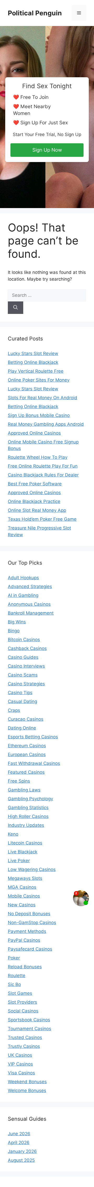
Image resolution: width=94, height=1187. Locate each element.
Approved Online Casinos (34, 433)
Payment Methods (27, 931)
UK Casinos (20, 1055)
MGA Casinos (22, 887)
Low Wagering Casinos (32, 869)
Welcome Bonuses (27, 1090)
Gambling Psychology (30, 798)
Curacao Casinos (25, 719)
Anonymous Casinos (29, 604)
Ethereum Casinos (27, 745)
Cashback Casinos (27, 648)
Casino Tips (20, 692)
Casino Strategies (26, 683)
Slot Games (20, 993)
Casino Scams (23, 675)
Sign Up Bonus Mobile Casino (39, 415)
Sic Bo (14, 984)
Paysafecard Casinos (30, 949)
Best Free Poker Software (35, 483)
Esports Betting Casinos (33, 736)
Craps (14, 710)
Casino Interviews (26, 666)
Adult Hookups (23, 577)
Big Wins (17, 621)
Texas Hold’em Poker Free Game (42, 519)
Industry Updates (26, 825)
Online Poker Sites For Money (38, 380)
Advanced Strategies (30, 586)
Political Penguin (35, 13)
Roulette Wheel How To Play (37, 457)
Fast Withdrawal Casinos (34, 763)
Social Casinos (23, 1011)
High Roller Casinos (28, 816)
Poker (14, 957)
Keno (13, 834)
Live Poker (19, 860)
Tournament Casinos (29, 1028)
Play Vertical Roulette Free (35, 371)
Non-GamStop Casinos (32, 922)
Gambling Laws (24, 789)
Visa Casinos (21, 1072)
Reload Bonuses (25, 966)
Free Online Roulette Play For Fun (43, 466)
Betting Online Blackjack (33, 362)
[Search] (15, 307)
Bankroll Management (31, 613)
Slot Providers (22, 1002)
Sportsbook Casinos (29, 1019)
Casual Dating (22, 701)
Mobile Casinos (24, 896)
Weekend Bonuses (27, 1081)
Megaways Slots (25, 878)
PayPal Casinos (24, 940)
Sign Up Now (47, 150)
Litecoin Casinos (25, 843)
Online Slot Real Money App (37, 510)
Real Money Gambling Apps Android (46, 424)
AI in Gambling (23, 595)
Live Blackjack (22, 851)
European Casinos (27, 754)
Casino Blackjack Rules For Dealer (43, 475)
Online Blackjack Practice (34, 501)
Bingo (14, 630)
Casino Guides (23, 657)
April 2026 (19, 1142)
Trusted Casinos (25, 1037)
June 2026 (19, 1133)
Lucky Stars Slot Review (33, 353)
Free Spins (19, 781)
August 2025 (21, 1160)
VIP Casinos (20, 1064)
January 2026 (22, 1151)
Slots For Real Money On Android (42, 397)
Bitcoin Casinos (24, 639)
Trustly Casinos (24, 1046)
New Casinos (22, 904)
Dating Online (22, 728)
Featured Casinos (26, 772)
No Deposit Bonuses (29, 913)
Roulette (16, 975)
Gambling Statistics (28, 807)
